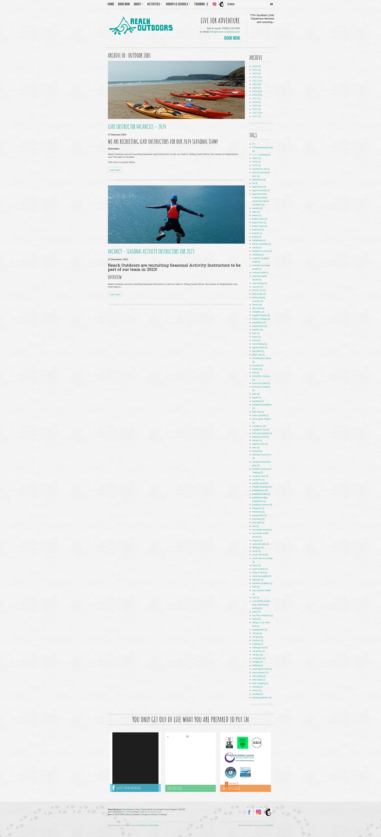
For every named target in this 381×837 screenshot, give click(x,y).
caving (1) (257, 247)
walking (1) (257, 665)
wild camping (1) (260, 683)
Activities (136, 814)
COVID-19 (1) (259, 290)
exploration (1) (259, 325)
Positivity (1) (258, 511)
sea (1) (255, 525)
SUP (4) (255, 586)
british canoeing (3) (261, 243)
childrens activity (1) (262, 250)
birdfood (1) (258, 229)
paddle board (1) (260, 483)
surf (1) (255, 597)
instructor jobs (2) (261, 383)
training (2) (257, 643)
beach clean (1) (259, 218)
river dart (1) (258, 522)
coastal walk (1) (260, 272)
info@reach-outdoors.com (225, 31)
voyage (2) (257, 661)
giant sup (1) (258, 354)
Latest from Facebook (128, 787)
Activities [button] (154, 4)
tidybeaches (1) (259, 629)
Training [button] (200, 4)
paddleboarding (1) (261, 493)
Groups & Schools (149, 814)
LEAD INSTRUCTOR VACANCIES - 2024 (137, 126)
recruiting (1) (258, 518)
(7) (253, 143)
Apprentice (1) (259, 186)
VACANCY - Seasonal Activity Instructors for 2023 (151, 251)
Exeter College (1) (261, 318)
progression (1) (259, 515)
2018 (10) (257, 94)
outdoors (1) (258, 479)
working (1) (257, 693)
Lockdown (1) (259, 425)
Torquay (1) (257, 636)
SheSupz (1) (258, 547)
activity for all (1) (261, 168)
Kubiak (270, 825)
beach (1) (256, 215)
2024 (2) (256, 73)
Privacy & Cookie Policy (149, 825)
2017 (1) (256, 98)
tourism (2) (257, 640)
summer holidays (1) (262, 583)
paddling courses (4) (262, 504)
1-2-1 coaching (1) (261, 154)
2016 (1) (256, 101)
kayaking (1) (258, 400)
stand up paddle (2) (261, 575)
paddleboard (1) (260, 490)
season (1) (257, 540)
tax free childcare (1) (262, 615)
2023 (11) (257, 76)
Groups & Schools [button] (177, 4)
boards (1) (257, 233)
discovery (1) (258, 308)
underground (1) (260, 647)
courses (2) (257, 286)
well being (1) (259, 675)
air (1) (255, 183)
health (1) (257, 368)
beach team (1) (259, 225)
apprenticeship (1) (261, 190)
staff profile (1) (260, 568)
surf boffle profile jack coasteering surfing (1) (261, 604)
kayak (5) (256, 397)
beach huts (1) (259, 222)
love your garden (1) (262, 433)
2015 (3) (256, 105)
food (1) (256, 340)
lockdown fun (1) (260, 429)
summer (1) (257, 579)
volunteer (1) (258, 658)
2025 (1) (256, 69)
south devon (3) (260, 554)
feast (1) (256, 336)
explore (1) (257, 329)
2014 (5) (256, 109)
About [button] (138, 4)
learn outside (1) (260, 415)
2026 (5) (256, 66)
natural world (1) (260, 436)
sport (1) (256, 565)
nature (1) (257, 440)
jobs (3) (256, 393)
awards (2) (257, 208)
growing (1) (257, 365)
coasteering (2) (259, 283)
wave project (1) (260, 672)
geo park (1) (258, 350)
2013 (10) (257, 112)
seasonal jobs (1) (260, 543)
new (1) (256, 447)
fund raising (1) (259, 343)
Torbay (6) (257, 633)
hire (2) (255, 372)
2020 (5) (256, 87)
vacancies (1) (258, 650)
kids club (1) (258, 411)
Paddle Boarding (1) (262, 486)
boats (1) (256, 236)
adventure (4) (259, 179)
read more (115, 169)
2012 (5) (256, 116)
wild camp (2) (259, 679)
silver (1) (256, 550)
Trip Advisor (174, 788)
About (128, 814)
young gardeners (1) (262, 697)
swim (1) (256, 611)
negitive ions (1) (260, 443)
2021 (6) (256, 84)
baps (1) (256, 211)
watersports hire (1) (262, 668)
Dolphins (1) (258, 311)
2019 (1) (256, 165)
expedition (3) (259, 322)
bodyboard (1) (259, 240)
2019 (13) (257, 91)
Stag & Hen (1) (259, 572)
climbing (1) (258, 254)
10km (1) (256, 158)
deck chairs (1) (259, 293)
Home (111, 4)
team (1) (256, 618)
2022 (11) (257, 80)
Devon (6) (257, 304)
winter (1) (257, 690)
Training (162, 814)
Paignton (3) (258, 508)
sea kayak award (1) (262, 529)
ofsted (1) (257, 450)
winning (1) (257, 686)
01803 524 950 (125, 812)
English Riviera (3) (261, 315)
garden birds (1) (259, 347)
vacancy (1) (257, 654)
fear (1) (256, 333)
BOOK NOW (124, 4)
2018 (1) (256, 161)
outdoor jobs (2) (260, 475)
